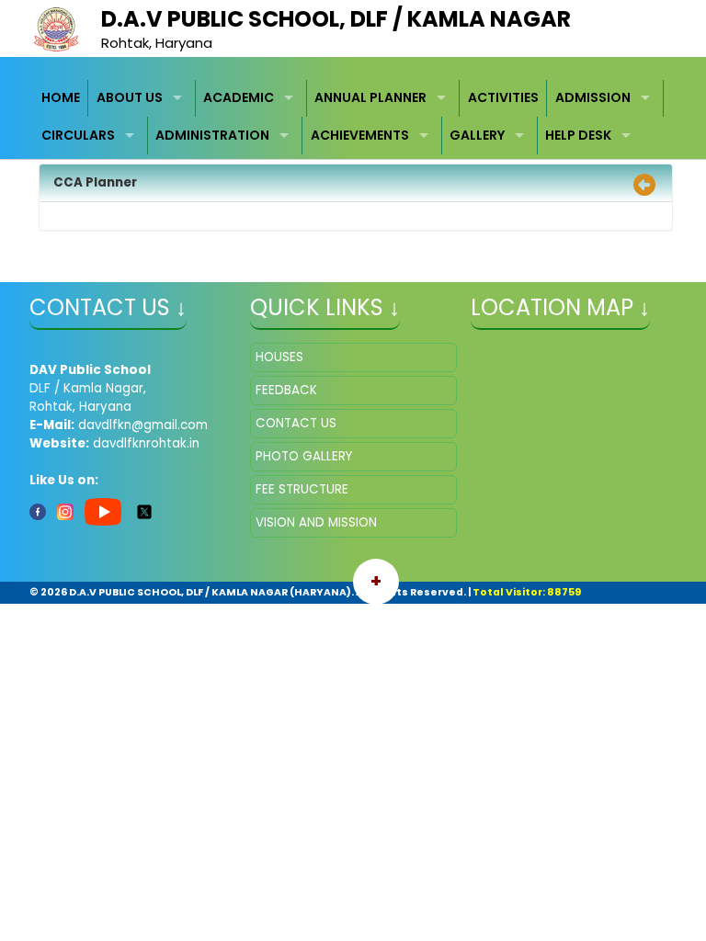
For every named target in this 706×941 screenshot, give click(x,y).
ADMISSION (593, 97)
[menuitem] (61, 99)
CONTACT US (296, 423)
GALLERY (477, 135)
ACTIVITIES (503, 97)
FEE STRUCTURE (302, 489)
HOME (60, 97)
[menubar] (353, 117)
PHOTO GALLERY (304, 456)
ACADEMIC (238, 97)
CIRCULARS (78, 135)
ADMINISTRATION (212, 135)
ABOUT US (130, 97)
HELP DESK (578, 135)
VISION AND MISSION (316, 522)
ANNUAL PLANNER (370, 97)
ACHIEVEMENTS (360, 135)
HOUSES (279, 357)
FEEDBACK (286, 390)
